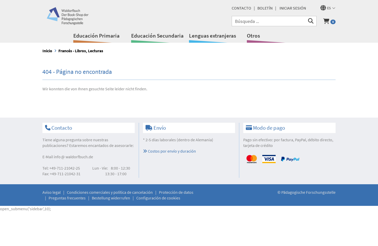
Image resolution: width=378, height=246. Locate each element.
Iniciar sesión (293, 8)
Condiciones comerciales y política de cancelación (110, 192)
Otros (253, 35)
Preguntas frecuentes (67, 197)
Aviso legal (51, 192)
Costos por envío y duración (171, 151)
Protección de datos (176, 192)
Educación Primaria (96, 35)
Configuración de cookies (158, 197)
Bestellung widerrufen (111, 197)
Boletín (265, 8)
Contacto (241, 8)
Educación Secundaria (157, 35)
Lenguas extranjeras (212, 35)
